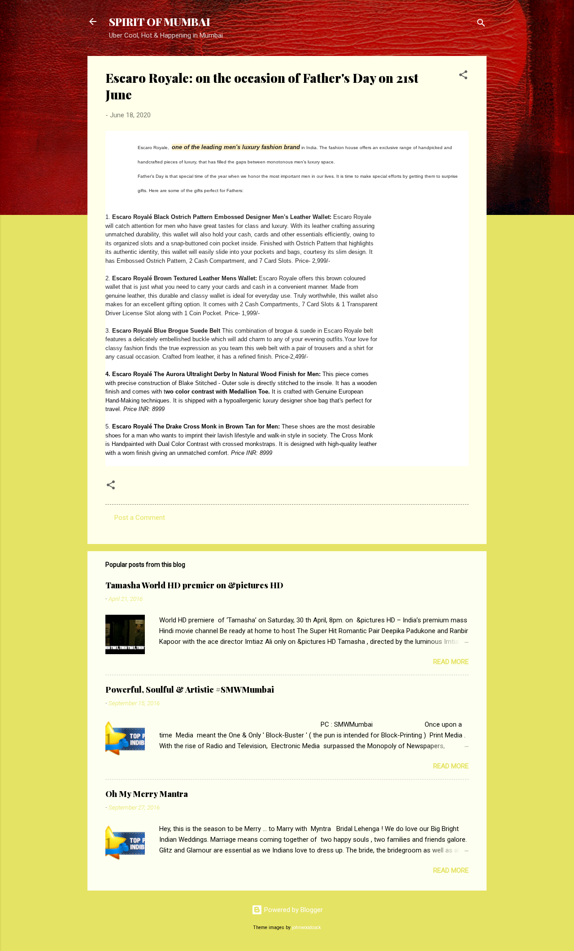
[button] (463, 76)
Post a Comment (139, 518)
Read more (451, 662)
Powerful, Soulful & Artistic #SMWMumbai (189, 689)
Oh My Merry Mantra (146, 793)
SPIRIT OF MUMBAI (159, 21)
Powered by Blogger (292, 910)
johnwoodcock (306, 927)
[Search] (481, 24)
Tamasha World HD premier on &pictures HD (194, 585)
